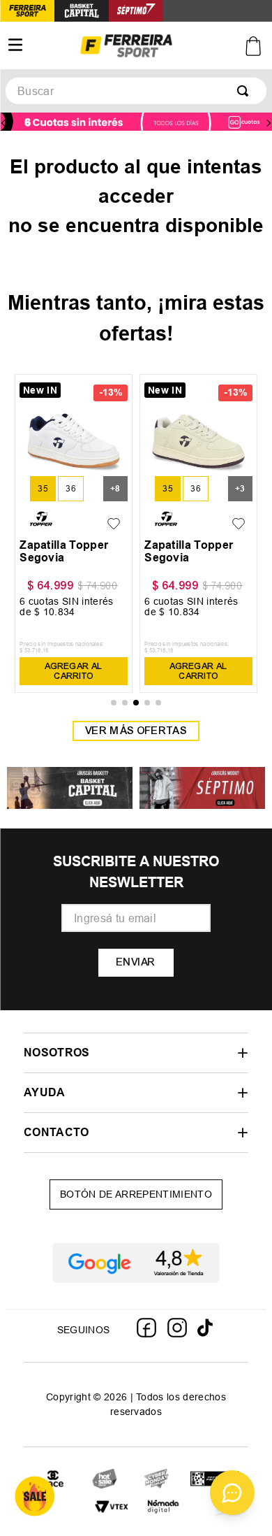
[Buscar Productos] (245, 91)
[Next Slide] (268, 123)
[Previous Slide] (3, 123)
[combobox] (136, 91)
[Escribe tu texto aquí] (104, 1479)
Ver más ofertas (136, 730)
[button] (43, 488)
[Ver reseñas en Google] (136, 1263)
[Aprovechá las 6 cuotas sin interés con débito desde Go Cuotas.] (136, 123)
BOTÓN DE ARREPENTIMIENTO (136, 1194)
